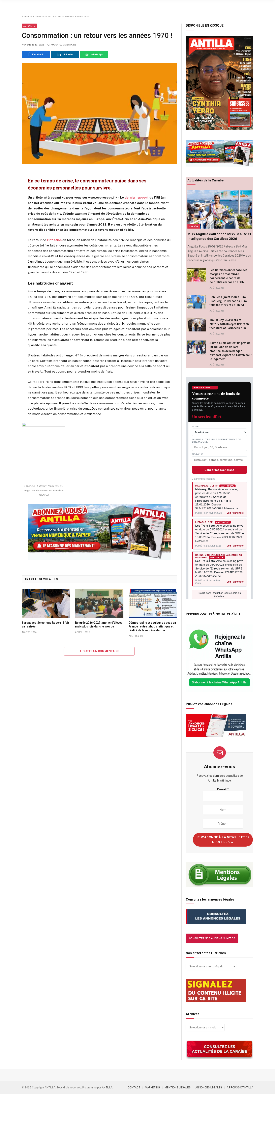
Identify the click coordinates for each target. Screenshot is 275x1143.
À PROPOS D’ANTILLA (240, 1087)
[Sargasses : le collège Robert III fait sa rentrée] (46, 603)
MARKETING (152, 1087)
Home (25, 16)
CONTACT (134, 1087)
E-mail (223, 789)
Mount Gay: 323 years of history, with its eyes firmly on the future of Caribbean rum (229, 324)
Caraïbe (193, 226)
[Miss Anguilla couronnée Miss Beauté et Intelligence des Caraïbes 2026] (219, 209)
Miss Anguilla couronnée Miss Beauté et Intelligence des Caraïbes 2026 (219, 236)
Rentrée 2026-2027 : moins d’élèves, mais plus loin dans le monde (99, 624)
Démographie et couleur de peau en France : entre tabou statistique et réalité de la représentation (152, 626)
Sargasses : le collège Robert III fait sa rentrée (45, 624)
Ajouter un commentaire (99, 651)
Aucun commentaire (63, 44)
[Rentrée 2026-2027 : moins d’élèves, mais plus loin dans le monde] (99, 603)
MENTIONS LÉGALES (178, 1087)
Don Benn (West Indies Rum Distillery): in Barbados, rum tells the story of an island (228, 301)
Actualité (29, 26)
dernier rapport (137, 197)
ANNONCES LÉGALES (208, 1087)
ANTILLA (107, 1087)
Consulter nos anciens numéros (212, 938)
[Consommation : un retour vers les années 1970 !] (99, 113)
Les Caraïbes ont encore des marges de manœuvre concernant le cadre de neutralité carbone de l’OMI (228, 276)
